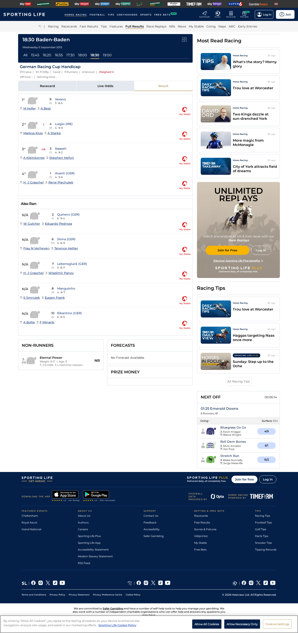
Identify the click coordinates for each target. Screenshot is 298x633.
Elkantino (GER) (69, 313)
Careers (83, 529)
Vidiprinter (201, 536)
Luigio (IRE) (64, 124)
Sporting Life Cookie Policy (117, 625)
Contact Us (151, 515)
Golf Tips (260, 529)
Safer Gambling (154, 536)
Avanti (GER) (65, 173)
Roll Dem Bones (233, 442)
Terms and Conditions (34, 594)
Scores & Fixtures (205, 529)
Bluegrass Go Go (233, 427)
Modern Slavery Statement (95, 556)
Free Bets (200, 549)
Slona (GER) (66, 239)
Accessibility (152, 529)
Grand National (31, 529)
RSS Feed (84, 563)
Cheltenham (30, 515)
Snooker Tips (263, 542)
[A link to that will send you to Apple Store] (66, 496)
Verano (60, 99)
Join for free (244, 479)
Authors (83, 522)
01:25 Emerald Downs (219, 409)
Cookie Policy (133, 594)
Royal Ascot (29, 522)
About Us (84, 515)
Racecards (201, 515)
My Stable (200, 542)
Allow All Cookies (207, 624)
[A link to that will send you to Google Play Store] (99, 496)
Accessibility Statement (93, 549)
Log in (268, 479)
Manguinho (66, 288)
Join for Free (227, 250)
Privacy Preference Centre (107, 594)
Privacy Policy (57, 594)
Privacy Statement (79, 594)
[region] (149, 624)
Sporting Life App (89, 542)
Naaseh (61, 149)
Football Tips (263, 522)
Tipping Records (265, 549)
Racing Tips (262, 515)
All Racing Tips (238, 381)
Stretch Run (229, 456)
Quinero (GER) (68, 214)
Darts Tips (261, 536)
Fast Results (202, 522)
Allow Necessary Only (242, 624)
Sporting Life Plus (89, 536)
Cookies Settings (277, 624)
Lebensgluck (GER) (72, 264)
